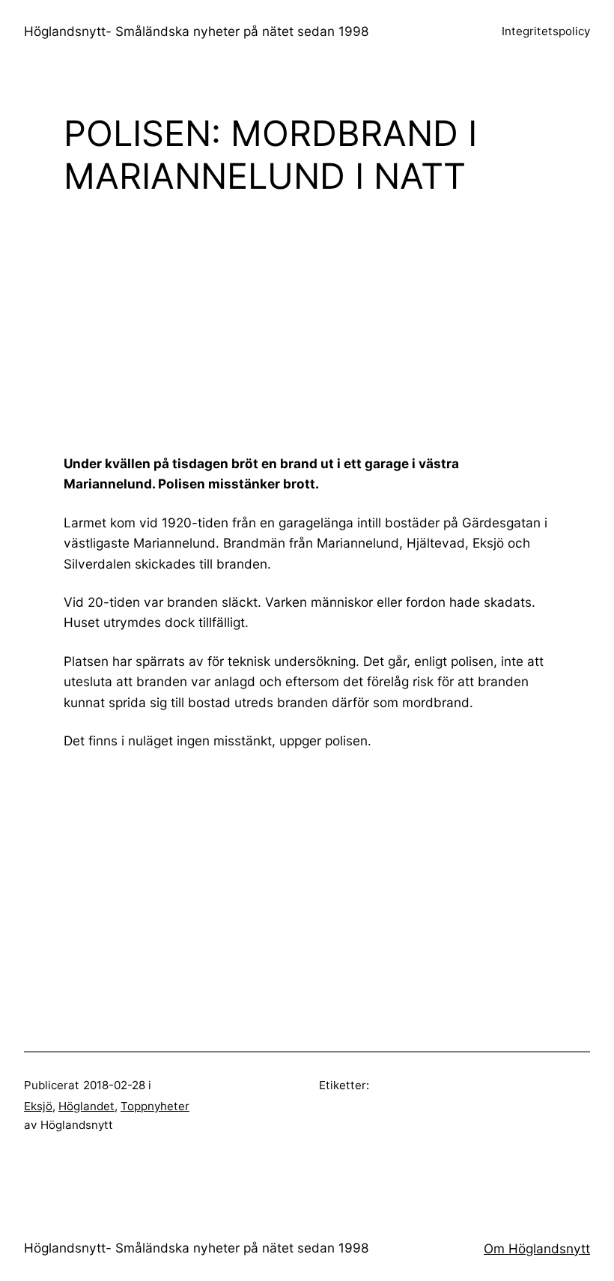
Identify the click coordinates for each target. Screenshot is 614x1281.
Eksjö (38, 1106)
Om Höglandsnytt (537, 1248)
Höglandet (86, 1106)
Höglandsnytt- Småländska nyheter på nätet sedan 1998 (196, 31)
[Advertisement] (339, 324)
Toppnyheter (155, 1106)
